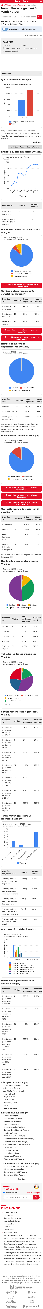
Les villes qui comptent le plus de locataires (22, 496)
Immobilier (6, 74)
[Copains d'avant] (11, 1301)
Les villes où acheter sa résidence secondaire (23, 285)
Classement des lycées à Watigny (16, 1144)
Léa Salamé (8, 1215)
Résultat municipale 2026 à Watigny (17, 1166)
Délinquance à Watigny (12, 1121)
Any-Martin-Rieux (10, 24)
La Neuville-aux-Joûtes (19, 22)
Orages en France (10, 1212)
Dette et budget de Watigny (14, 1136)
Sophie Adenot (9, 1224)
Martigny (6, 1103)
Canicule (7, 1227)
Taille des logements (30, 48)
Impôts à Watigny (10, 1133)
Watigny (21, 5)
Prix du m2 (8, 45)
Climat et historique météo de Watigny (18, 1139)
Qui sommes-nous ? (9, 1276)
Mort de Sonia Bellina (12, 1221)
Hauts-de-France (10, 1108)
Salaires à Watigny (10, 1116)
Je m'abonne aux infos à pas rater (23, 29)
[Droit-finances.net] (32, 1297)
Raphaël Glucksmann (12, 1218)
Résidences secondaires (13, 48)
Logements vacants (11, 51)
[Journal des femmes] (11, 1292)
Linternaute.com (11, 1193)
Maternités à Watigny (11, 1153)
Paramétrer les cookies (25, 1280)
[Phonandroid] (32, 1306)
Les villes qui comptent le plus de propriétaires (22, 489)
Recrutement (32, 1278)
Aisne (14, 5)
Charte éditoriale (28, 1276)
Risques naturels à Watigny (14, 1127)
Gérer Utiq (37, 1280)
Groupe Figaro (18, 1283)
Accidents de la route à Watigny (15, 1142)
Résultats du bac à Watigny (14, 1169)
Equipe (19, 1276)
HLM (24, 45)
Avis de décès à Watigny (12, 1118)
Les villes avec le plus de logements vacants (22, 331)
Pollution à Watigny (11, 1124)
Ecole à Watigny (9, 1147)
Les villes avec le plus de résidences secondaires (23, 338)
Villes (7, 5)
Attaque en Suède (11, 1233)
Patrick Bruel (9, 1230)
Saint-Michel (35, 22)
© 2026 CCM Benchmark (33, 1283)
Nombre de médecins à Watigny (16, 1130)
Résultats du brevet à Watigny (15, 1172)
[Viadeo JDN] (32, 1301)
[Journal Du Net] (11, 1297)
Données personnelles (10, 1280)
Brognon (6, 1097)
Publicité (37, 1276)
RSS (25, 1278)
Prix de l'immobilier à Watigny (26, 147)
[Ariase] (11, 1306)
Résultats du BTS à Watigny (14, 1175)
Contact (9, 1278)
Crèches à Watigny (10, 1150)
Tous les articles (18, 1278)
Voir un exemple (33, 1193)
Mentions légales (7, 1283)
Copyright (21, 1179)
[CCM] (32, 1292)
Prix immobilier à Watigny (13, 1159)
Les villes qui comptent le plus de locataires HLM (22, 503)
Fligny (21, 24)
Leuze (5, 1100)
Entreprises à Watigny (12, 1156)
